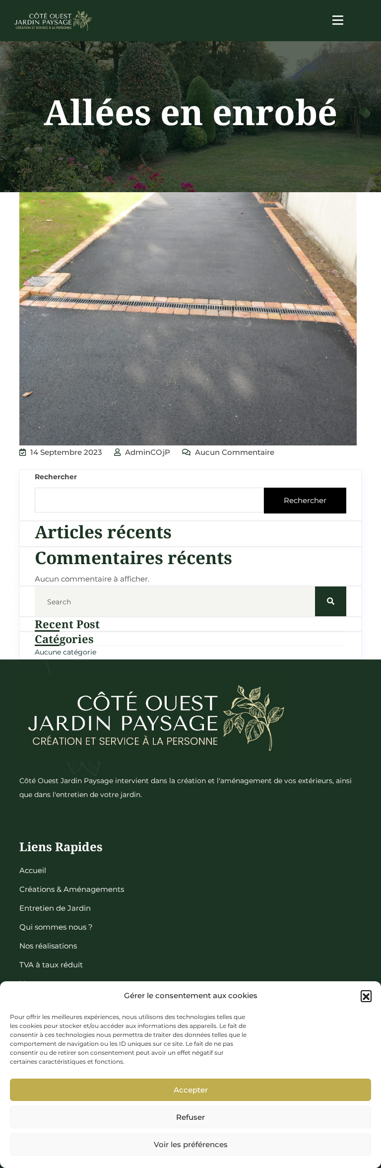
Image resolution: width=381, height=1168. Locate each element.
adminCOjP (146, 452)
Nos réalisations (48, 945)
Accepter (191, 1090)
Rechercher (56, 476)
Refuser (190, 1117)
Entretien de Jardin (55, 908)
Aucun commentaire (233, 452)
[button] (366, 996)
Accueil (32, 870)
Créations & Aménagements (71, 889)
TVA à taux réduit (51, 964)
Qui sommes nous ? (56, 927)
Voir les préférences (191, 1144)
